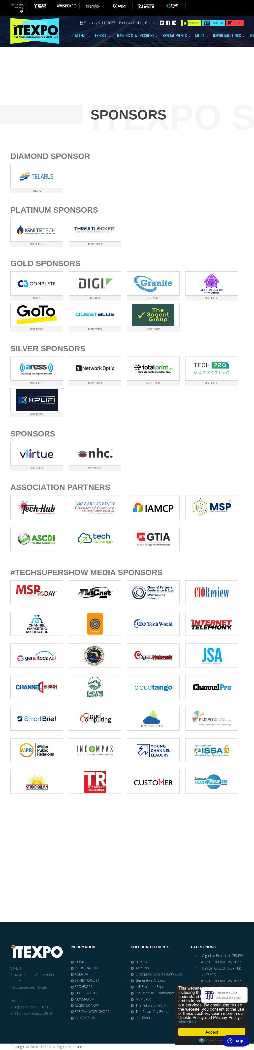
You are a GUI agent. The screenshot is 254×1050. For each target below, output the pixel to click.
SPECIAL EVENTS (175, 36)
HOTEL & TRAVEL (88, 993)
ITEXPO (141, 961)
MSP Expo (143, 999)
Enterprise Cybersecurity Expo (159, 974)
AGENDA (81, 974)
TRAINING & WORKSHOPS (135, 36)
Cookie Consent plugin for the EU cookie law (211, 1040)
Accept (211, 1032)
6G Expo (143, 1017)
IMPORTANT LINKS (227, 36)
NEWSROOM (85, 999)
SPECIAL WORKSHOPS (92, 1011)
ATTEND (81, 36)
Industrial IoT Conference (155, 993)
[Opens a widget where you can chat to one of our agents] (235, 1041)
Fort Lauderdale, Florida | (139, 22)
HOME (80, 961)
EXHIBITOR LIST (87, 980)
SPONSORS (84, 986)
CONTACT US (85, 1017)
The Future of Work (150, 1005)
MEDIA (200, 36)
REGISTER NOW (87, 1005)
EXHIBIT (101, 36)
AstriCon (142, 968)
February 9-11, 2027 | (101, 22)
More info (187, 1021)
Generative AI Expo (150, 980)
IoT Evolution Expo (150, 986)
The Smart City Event (152, 1011)
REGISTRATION (86, 968)
